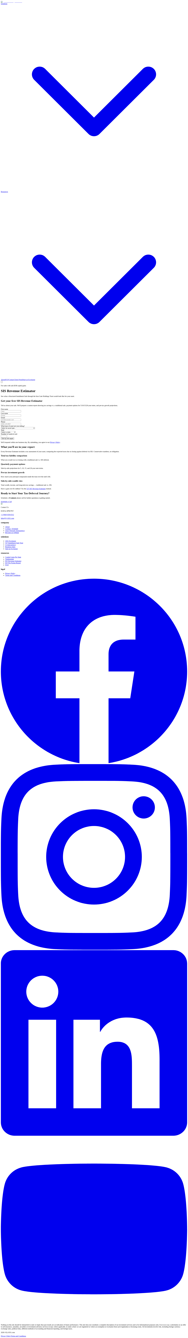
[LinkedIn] (94, 1135)
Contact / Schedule (11, 529)
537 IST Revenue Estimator (36, 489)
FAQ (7, 380)
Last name (4, 413)
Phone (3, 422)
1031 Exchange (10, 541)
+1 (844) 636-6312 (7, 515)
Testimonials (9, 559)
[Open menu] (2, 382)
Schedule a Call (6, 502)
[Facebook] (94, 763)
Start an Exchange (29, 380)
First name (4, 409)
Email (3, 418)
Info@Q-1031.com (7, 518)
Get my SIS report (7, 438)
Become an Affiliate (12, 533)
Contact (11, 380)
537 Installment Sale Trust (14, 543)
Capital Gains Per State (13, 557)
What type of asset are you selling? (13, 426)
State (2, 430)
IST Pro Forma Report (13, 563)
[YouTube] (94, 1321)
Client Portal (18, 380)
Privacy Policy (55, 442)
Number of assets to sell (9, 434)
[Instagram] (94, 949)
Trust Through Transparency (15, 531)
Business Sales (10, 547)
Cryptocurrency (10, 545)
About (3, 380)
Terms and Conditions (12, 575)
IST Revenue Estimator (13, 561)
